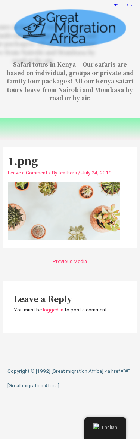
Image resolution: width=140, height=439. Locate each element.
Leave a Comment (27, 173)
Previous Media (70, 261)
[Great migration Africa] (33, 385)
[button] (70, 129)
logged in (53, 310)
